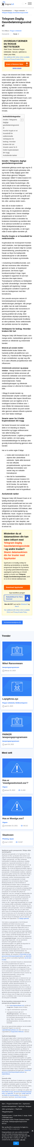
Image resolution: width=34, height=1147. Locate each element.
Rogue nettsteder (20, 10)
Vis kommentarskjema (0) (12, 622)
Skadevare (8, 835)
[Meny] (29, 4)
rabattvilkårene (6, 1074)
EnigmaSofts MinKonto (17, 1031)
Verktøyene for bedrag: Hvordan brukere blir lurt (9, 141)
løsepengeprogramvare (10, 667)
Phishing (5, 839)
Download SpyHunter (14, 587)
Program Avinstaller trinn (14, 1103)
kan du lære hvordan (20, 1097)
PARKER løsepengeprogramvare (14, 735)
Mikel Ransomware (12, 663)
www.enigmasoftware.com (17, 1005)
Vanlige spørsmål (24, 918)
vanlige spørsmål (26, 1093)
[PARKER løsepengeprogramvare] (17, 722)
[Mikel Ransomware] (17, 651)
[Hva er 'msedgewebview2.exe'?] (17, 768)
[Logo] (8, 4)
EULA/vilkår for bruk (25, 954)
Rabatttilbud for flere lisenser (14, 598)
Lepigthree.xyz (10, 699)
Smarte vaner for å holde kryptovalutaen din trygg (11, 150)
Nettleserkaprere (21, 703)
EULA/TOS (28, 1070)
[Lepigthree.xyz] (17, 686)
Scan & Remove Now (14, 64)
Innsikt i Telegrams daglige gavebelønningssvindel (11, 124)
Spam (12, 839)
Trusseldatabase (7, 10)
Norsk (26, 3)
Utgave (4, 787)
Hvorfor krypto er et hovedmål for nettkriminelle (10, 133)
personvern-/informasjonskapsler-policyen (13, 1072)
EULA (5, 59)
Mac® (17, 606)
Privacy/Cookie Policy (17, 59)
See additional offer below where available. (17, 57)
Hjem (3, 1103)
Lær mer (22, 1139)
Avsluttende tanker (10, 155)
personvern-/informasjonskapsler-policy (12, 956)
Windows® (24, 604)
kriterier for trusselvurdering (11, 1095)
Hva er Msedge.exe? (13, 818)
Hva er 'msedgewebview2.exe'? (15, 781)
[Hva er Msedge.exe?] (17, 806)
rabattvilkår (28, 956)
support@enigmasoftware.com (10, 1030)
